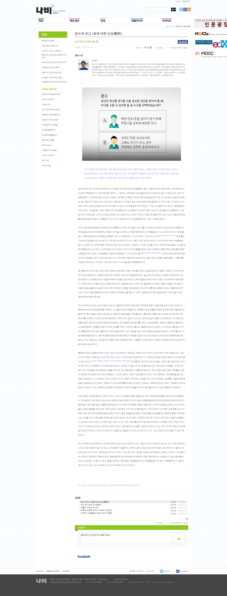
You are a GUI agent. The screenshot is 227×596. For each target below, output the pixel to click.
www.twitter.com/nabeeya (163, 582)
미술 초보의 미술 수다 (50, 46)
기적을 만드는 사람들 (50, 125)
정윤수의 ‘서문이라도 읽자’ (52, 72)
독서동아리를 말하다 (49, 135)
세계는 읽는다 (47, 145)
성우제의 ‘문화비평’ (49, 89)
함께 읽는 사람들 (48, 140)
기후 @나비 (46, 104)
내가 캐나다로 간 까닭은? (91, 505)
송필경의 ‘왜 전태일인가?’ (51, 115)
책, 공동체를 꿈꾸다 (49, 130)
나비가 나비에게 (48, 155)
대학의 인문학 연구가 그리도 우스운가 (96, 510)
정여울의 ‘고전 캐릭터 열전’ (52, 78)
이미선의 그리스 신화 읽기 (51, 51)
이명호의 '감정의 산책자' (51, 67)
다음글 (184, 48)
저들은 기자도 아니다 (89, 507)
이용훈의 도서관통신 (49, 150)
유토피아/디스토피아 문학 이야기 (54, 62)
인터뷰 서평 (46, 165)
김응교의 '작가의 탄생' (50, 120)
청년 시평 (45, 160)
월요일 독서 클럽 (48, 40)
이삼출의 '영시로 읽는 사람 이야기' (54, 82)
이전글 (173, 48)
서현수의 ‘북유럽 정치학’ (51, 94)
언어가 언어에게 (48, 99)
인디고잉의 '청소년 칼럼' (51, 109)
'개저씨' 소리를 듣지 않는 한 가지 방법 (96, 513)
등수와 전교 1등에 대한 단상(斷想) (95, 502)
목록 (179, 48)
